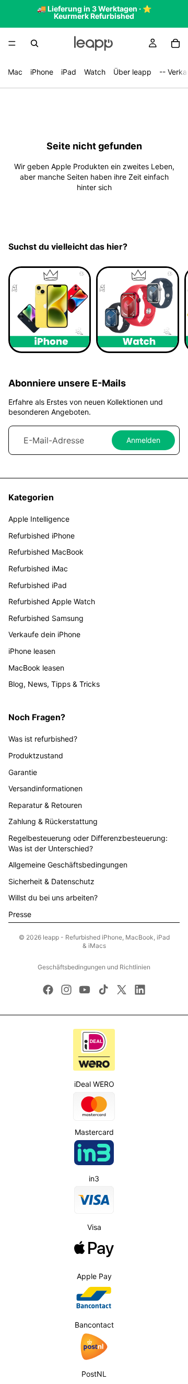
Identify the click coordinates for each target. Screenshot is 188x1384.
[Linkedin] (140, 989)
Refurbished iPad (37, 585)
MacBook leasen (36, 667)
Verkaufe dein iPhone (44, 634)
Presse (19, 914)
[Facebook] (48, 989)
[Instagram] (66, 989)
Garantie (22, 772)
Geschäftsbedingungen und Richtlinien (94, 967)
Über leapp (132, 71)
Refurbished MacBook (46, 551)
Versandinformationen (45, 788)
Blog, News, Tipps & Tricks (54, 683)
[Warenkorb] (175, 43)
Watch (94, 71)
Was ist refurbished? (42, 738)
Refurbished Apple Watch (51, 601)
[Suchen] (34, 43)
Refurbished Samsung (46, 618)
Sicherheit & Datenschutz (51, 881)
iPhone (41, 71)
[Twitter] (121, 989)
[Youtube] (84, 989)
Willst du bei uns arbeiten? (53, 897)
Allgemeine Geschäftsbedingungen (67, 864)
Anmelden (143, 440)
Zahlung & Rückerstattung (53, 821)
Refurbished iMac (38, 568)
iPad (68, 71)
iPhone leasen (31, 651)
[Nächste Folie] (168, 309)
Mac (15, 71)
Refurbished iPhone (41, 535)
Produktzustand (35, 755)
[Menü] (12, 43)
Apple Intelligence (38, 518)
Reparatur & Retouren (45, 805)
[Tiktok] (103, 989)
